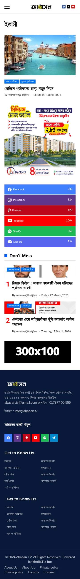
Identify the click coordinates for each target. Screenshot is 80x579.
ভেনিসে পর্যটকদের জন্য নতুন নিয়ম (28, 88)
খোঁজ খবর (9, 474)
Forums (33, 572)
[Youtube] (73, 6)
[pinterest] (26, 438)
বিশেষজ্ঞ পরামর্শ (48, 481)
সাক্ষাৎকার (46, 468)
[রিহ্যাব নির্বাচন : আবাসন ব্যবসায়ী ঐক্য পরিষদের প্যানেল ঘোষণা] (40, 271)
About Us (10, 567)
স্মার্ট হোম (9, 481)
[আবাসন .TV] (40, 7)
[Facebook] (64, 6)
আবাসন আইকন (12, 468)
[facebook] (8, 438)
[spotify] (45, 438)
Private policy (49, 567)
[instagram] (17, 438)
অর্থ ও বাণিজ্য (11, 487)
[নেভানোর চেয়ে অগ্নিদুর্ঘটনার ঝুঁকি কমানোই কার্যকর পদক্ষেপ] (40, 307)
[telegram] (54, 438)
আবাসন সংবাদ (48, 461)
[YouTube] (36, 438)
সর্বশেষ (7, 461)
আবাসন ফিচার (48, 474)
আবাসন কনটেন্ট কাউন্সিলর (18, 94)
